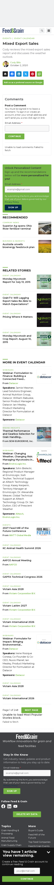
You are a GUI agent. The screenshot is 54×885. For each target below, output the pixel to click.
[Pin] (32, 74)
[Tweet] (25, 74)
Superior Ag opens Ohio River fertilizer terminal (17, 227)
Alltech (19, 514)
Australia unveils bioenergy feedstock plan (19, 246)
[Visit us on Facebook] (3, 806)
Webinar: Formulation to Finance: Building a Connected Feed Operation (17, 376)
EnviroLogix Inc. (17, 464)
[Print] (5, 74)
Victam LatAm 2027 (15, 605)
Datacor (13, 383)
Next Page (31, 710)
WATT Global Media (20, 535)
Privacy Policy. (12, 202)
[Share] (12, 74)
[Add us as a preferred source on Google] (39, 74)
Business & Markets (14, 241)
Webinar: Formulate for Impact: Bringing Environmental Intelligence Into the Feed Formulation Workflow (17, 641)
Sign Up (13, 207)
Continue (27, 879)
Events (7, 38)
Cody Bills (15, 62)
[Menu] (48, 30)
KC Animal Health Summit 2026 (22, 548)
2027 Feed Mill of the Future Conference (16, 530)
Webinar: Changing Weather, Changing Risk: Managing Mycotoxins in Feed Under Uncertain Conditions (18, 456)
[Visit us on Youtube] (15, 806)
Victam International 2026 (18, 622)
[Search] (42, 30)
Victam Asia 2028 (13, 589)
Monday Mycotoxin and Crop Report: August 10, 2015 (17, 339)
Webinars (8, 370)
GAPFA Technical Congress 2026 (22, 576)
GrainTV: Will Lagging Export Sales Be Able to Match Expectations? (17, 301)
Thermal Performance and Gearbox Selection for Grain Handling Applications (19, 434)
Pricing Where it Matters (18, 316)
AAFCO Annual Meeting (17, 560)
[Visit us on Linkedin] (9, 806)
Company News (11, 222)
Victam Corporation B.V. (22, 593)
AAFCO (13, 564)
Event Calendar (24, 38)
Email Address (13, 123)
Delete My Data (27, 814)
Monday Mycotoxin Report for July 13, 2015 (16, 280)
